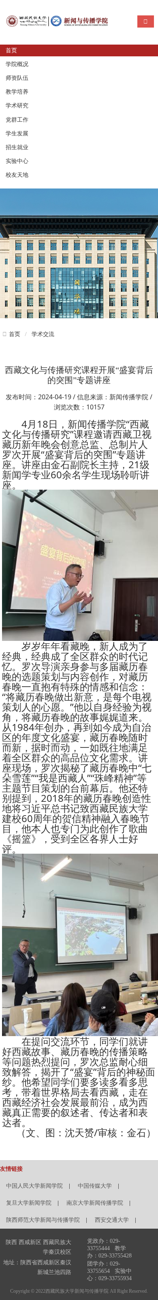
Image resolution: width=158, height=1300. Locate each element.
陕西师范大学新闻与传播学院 (43, 1220)
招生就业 (17, 147)
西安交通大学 (112, 1220)
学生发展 (17, 134)
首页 (11, 50)
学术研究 (17, 106)
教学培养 (17, 92)
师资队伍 (17, 78)
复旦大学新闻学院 (28, 1203)
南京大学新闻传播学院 (94, 1203)
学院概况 (17, 64)
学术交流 (43, 334)
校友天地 (17, 175)
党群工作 (17, 120)
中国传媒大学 (95, 1186)
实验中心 (17, 161)
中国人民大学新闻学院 (34, 1186)
